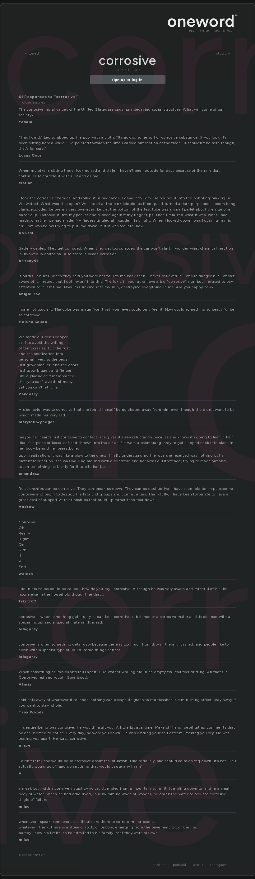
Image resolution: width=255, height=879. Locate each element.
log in (137, 80)
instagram (219, 865)
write (204, 31)
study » (223, 53)
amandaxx (29, 473)
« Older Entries (32, 102)
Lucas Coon (31, 155)
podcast (180, 865)
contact (159, 865)
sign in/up (223, 31)
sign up (119, 80)
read (191, 31)
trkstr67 (27, 601)
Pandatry (28, 394)
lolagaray (28, 629)
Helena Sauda (33, 322)
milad (24, 806)
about (198, 865)
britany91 (28, 261)
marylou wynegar (36, 422)
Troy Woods (31, 712)
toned (34, 53)
